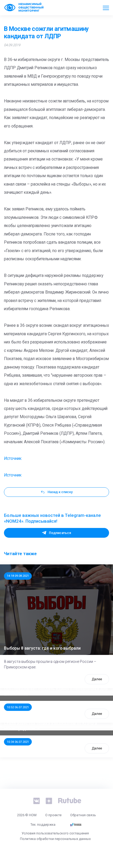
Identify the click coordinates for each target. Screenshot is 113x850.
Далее (97, 679)
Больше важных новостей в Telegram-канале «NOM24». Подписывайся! (52, 518)
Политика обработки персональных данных (55, 839)
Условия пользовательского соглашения (55, 833)
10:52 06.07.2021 (18, 707)
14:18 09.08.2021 (18, 576)
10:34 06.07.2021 (18, 742)
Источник (13, 458)
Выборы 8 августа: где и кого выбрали (42, 648)
